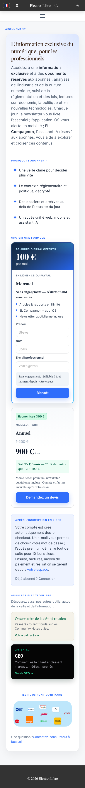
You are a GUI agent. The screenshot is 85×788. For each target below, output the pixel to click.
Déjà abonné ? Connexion (35, 579)
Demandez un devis (42, 497)
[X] (17, 5)
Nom (19, 340)
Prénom (21, 324)
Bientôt (43, 393)
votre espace (37, 569)
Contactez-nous (45, 737)
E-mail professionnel (30, 357)
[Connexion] (78, 5)
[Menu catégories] (42, 16)
